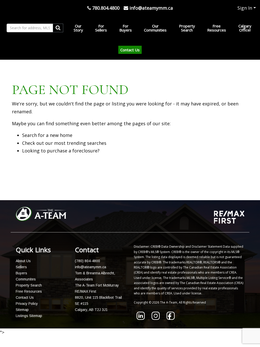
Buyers (21, 273)
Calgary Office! (244, 28)
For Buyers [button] (125, 28)
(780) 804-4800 (87, 261)
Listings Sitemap (29, 316)
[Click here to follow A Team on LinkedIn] (141, 318)
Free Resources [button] (216, 28)
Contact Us (130, 49)
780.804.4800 (105, 8)
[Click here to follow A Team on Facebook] (170, 318)
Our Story (78, 28)
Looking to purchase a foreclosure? (61, 151)
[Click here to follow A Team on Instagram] (155, 318)
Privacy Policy (27, 304)
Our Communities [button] (155, 28)
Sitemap (22, 310)
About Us (23, 261)
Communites (26, 279)
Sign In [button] (244, 8)
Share (127, 187)
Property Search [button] (187, 28)
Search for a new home (47, 135)
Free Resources (29, 291)
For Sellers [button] (101, 28)
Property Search (29, 285)
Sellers (21, 267)
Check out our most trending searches (64, 143)
